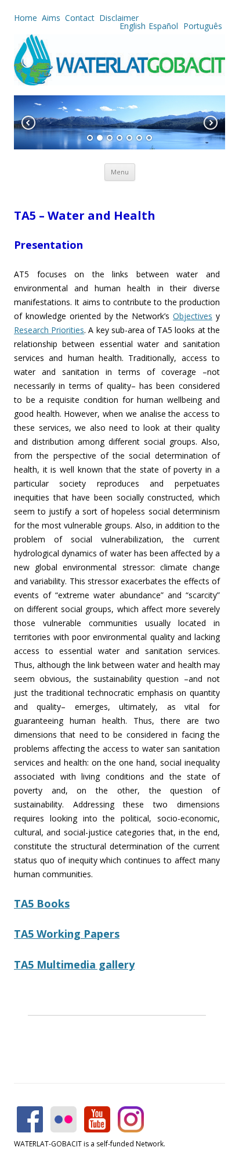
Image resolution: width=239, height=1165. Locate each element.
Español (163, 25)
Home (25, 17)
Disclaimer (119, 17)
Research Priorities (49, 329)
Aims (51, 17)
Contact (80, 17)
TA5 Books (42, 903)
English (132, 25)
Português (201, 25)
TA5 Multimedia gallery (74, 964)
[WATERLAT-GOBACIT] (119, 82)
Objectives (192, 315)
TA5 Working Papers (66, 934)
